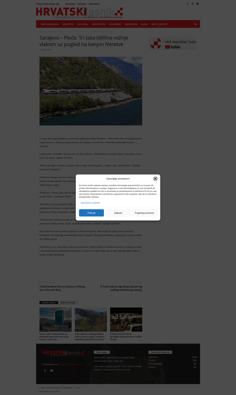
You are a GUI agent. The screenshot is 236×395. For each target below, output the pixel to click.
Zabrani (118, 212)
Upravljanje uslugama (90, 203)
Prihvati (91, 212)
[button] (155, 178)
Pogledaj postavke (144, 212)
